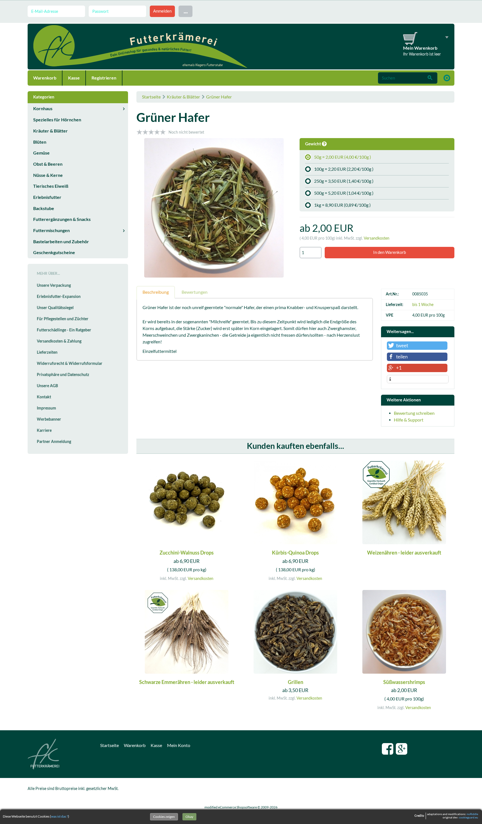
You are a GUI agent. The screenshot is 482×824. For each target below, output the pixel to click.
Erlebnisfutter (47, 197)
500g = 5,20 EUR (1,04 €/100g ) (343, 193)
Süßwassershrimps (404, 682)
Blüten (39, 141)
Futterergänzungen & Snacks (62, 219)
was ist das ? (59, 816)
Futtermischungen (51, 230)
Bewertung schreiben (414, 413)
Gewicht (313, 143)
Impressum (46, 408)
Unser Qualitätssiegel (55, 307)
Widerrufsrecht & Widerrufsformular (69, 363)
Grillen (295, 682)
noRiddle (472, 814)
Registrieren (103, 77)
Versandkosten (376, 238)
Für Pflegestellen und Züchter (62, 319)
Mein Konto (178, 745)
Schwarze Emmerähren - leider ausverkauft (186, 682)
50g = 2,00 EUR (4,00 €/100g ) (342, 157)
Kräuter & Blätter (183, 96)
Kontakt (44, 397)
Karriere (44, 430)
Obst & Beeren (47, 164)
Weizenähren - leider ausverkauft (404, 553)
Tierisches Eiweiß (50, 186)
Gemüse (41, 152)
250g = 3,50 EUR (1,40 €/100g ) (343, 181)
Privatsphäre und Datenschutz (63, 374)
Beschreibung (156, 292)
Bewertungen (195, 292)
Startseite (151, 96)
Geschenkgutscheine (54, 252)
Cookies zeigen (164, 816)
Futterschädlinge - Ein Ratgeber (64, 330)
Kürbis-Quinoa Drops (295, 553)
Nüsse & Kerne (48, 175)
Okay (189, 816)
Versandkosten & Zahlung (59, 341)
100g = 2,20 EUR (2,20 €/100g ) (343, 169)
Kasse (74, 77)
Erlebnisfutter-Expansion (59, 296)
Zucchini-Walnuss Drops (187, 553)
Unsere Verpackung (54, 285)
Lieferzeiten (47, 352)
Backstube (43, 208)
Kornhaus (42, 108)
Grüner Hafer (219, 96)
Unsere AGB (47, 386)
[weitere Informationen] (417, 379)
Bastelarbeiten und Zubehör (61, 241)
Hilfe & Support (408, 419)
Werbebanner (49, 419)
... (186, 11)
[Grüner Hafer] (214, 208)
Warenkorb (44, 77)
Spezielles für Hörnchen (57, 119)
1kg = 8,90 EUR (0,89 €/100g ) (342, 205)
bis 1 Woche (422, 304)
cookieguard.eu (468, 817)
